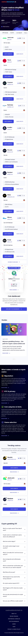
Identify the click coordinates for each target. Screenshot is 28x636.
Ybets (9, 60)
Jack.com (10, 37)
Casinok (10, 82)
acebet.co (9, 129)
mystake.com (10, 107)
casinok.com (10, 84)
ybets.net (9, 62)
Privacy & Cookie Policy (14, 629)
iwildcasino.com (10, 197)
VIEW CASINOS (13, 289)
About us (14, 613)
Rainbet (10, 172)
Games (14, 624)
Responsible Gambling (14, 618)
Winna (9, 217)
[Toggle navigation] (26, 1)
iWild (9, 195)
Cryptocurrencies (14, 621)
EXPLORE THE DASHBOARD (13, 309)
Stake (9, 240)
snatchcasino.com (11, 459)
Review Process (14, 616)
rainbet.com (10, 174)
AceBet (9, 127)
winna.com (9, 219)
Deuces (9, 150)
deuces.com (10, 152)
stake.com (9, 241)
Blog (14, 626)
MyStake (10, 105)
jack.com (9, 39)
